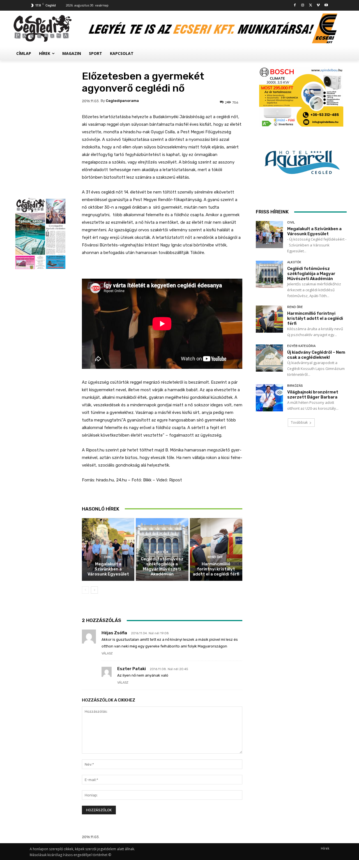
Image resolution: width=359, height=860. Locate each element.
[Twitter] (310, 5)
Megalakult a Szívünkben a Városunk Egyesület (108, 569)
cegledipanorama (122, 100)
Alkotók (161, 552)
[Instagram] (303, 5)
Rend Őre (215, 557)
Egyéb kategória (301, 346)
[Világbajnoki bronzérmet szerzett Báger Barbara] (269, 397)
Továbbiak (299, 422)
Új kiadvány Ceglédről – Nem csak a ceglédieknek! (316, 355)
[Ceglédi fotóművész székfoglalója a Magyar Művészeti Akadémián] (269, 274)
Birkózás (295, 385)
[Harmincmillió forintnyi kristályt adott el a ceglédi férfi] (216, 549)
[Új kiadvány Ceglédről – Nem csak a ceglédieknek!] (269, 358)
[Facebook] (295, 5)
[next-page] (94, 590)
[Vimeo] (318, 5)
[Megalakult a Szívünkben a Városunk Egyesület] (108, 549)
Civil (107, 557)
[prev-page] (85, 590)
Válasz (107, 653)
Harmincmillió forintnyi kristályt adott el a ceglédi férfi (216, 569)
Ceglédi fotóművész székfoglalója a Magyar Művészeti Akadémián (162, 566)
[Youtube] (326, 5)
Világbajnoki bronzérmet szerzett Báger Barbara (312, 395)
